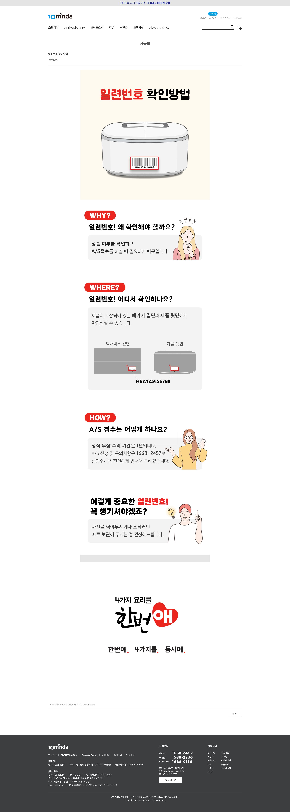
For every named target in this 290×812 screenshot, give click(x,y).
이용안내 (106, 755)
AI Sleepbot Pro (74, 27)
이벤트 (124, 27)
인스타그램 (226, 768)
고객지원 (139, 27)
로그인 (203, 18)
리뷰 (111, 27)
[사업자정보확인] (94, 778)
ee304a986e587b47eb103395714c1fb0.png (73, 704)
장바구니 (240, 28)
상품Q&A (212, 760)
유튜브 (210, 772)
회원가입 (213, 17)
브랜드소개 (97, 27)
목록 (234, 714)
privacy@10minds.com (104, 785)
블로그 (210, 768)
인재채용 (130, 755)
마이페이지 (225, 18)
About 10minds (159, 27)
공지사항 (211, 752)
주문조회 (238, 18)
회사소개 (118, 755)
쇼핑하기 (53, 27)
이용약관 (52, 755)
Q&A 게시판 (170, 780)
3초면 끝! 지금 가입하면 (145, 3)
